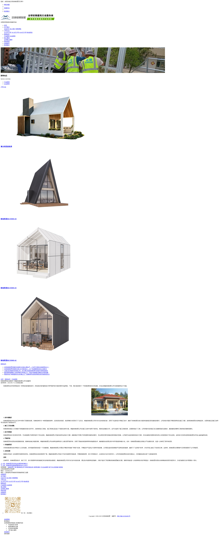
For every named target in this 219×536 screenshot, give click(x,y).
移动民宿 (29, 32)
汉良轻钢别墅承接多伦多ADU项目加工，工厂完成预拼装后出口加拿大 (25, 369)
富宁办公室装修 (53, 467)
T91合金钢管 (44, 467)
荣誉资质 (7, 41)
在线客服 (7, 519)
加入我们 (12, 29)
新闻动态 (7, 34)
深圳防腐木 (37, 467)
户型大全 (7, 30)
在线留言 (7, 43)
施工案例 (7, 38)
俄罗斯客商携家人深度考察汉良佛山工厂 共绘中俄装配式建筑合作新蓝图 (26, 372)
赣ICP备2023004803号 (123, 516)
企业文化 (7, 29)
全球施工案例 (8, 39)
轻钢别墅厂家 (12, 467)
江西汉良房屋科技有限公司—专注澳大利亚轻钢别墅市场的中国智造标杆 (26, 370)
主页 (2, 379)
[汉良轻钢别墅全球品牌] (28, 21)
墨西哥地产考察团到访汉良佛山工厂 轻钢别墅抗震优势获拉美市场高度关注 (27, 374)
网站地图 (7, 4)
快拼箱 (61, 467)
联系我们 (7, 11)
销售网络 (18, 29)
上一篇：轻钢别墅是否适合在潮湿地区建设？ (14, 463)
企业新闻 (12, 36)
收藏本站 (7, 8)
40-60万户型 (23, 32)
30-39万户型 (15, 32)
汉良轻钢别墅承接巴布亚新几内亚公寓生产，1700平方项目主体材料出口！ (26, 367)
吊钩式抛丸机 (29, 467)
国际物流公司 (20, 467)
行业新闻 (7, 36)
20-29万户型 (7, 32)
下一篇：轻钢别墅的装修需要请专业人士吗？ (14, 465)
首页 (5, 25)
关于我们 (7, 27)
